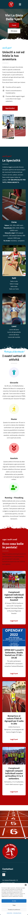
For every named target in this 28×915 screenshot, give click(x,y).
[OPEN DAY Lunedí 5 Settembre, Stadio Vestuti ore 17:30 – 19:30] (14, 629)
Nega (14, 905)
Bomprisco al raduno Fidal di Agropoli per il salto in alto (14, 719)
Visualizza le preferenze (14, 909)
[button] (25, 885)
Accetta (14, 901)
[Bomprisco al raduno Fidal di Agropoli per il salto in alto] (14, 682)
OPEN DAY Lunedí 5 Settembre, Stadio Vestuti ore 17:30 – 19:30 (14, 654)
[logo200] (11, 2)
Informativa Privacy (17, 913)
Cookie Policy (9, 913)
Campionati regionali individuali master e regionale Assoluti (14, 596)
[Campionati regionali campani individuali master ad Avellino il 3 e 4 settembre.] (14, 748)
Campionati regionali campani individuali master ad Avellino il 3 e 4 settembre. (14, 773)
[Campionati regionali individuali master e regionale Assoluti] (14, 572)
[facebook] (3, 874)
